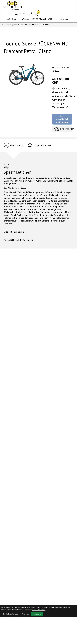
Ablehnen (25, 614)
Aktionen (66, 19)
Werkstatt (25, 19)
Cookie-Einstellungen (10, 614)
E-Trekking (9, 25)
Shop (14, 19)
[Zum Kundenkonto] (30, 13)
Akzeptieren (37, 614)
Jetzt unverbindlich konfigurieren (62, 119)
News (54, 19)
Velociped (42, 19)
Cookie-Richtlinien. (38, 610)
